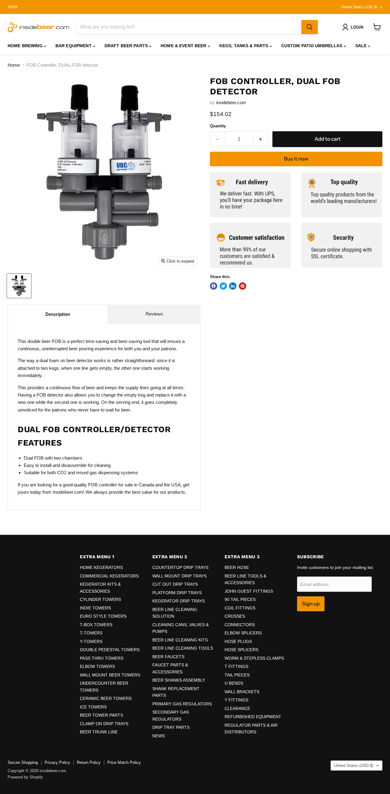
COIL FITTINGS (240, 607)
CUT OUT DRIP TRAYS (175, 584)
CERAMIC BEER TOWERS (106, 698)
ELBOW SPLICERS (243, 632)
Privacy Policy (57, 762)
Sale (361, 45)
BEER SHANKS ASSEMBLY (178, 680)
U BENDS (234, 683)
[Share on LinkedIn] (232, 286)
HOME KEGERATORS (101, 567)
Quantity (218, 126)
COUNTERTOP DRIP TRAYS (180, 567)
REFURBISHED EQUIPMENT (253, 716)
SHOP (13, 7)
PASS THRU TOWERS (101, 658)
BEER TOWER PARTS (101, 715)
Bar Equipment (74, 45)
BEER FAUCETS (168, 656)
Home (14, 65)
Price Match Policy (124, 762)
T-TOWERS (91, 632)
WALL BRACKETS (242, 691)
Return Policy (89, 762)
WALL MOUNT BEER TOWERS (110, 674)
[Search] (309, 27)
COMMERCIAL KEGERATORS (109, 575)
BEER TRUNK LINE (99, 731)
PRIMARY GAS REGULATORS (182, 703)
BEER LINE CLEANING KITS (180, 639)
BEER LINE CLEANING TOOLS (182, 648)
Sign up (311, 604)
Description (57, 314)
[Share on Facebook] (213, 286)
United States (359, 7)
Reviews (154, 313)
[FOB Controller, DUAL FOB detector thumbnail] (19, 286)
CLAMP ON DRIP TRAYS (104, 723)
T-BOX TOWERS (96, 624)
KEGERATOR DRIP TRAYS (178, 600)
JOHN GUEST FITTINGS (249, 591)
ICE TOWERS (93, 706)
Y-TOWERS (91, 641)
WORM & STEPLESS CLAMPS (254, 658)
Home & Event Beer (184, 45)
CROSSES (235, 616)
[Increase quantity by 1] (260, 139)
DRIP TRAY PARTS (171, 727)
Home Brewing (26, 45)
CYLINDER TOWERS (100, 599)
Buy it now (296, 159)
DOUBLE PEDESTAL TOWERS (110, 649)
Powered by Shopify (25, 777)
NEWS (158, 735)
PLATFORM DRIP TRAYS (177, 592)
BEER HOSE (237, 567)
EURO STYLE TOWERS (103, 616)
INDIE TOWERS (95, 607)
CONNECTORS (240, 624)
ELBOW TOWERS (97, 666)
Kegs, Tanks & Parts (244, 45)
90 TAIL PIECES (240, 599)
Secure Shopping (23, 762)
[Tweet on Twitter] (223, 286)
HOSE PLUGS (238, 641)
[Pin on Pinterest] (242, 286)
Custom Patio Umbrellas (312, 45)
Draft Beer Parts (127, 45)
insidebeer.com (231, 102)
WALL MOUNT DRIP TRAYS (179, 575)
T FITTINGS (236, 666)
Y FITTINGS (236, 699)
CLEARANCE (237, 708)
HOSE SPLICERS (241, 649)
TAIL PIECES (237, 674)
